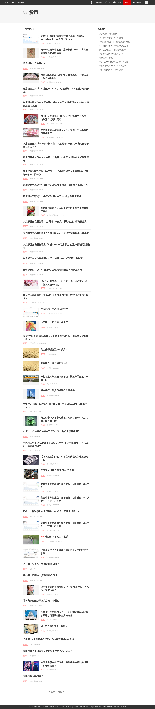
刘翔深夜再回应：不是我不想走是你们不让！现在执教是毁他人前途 (115, 50)
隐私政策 (89, 707)
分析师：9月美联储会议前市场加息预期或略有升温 (48, 639)
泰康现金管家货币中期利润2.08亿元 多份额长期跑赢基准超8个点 (55, 185)
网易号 (43, 43)
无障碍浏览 (21, 2)
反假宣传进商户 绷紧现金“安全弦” (58, 470)
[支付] (114, 2)
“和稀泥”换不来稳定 (106, 58)
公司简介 (62, 707)
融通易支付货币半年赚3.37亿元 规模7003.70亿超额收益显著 (53, 258)
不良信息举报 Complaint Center (103, 707)
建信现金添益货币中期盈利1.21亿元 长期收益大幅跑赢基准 (52, 269)
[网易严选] (107, 2)
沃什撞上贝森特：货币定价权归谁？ (41, 564)
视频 (43, 541)
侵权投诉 (123, 707)
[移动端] (92, 2)
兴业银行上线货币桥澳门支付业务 (58, 390)
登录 (126, 2)
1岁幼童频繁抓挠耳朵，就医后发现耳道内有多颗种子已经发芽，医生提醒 (115, 42)
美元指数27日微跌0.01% (35, 63)
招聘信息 (76, 707)
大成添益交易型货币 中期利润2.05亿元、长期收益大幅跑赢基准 (55, 221)
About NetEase (53, 707)
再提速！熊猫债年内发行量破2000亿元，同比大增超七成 (51, 511)
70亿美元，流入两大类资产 (54, 308)
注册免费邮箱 (136, 2)
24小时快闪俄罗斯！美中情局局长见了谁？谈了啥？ (115, 46)
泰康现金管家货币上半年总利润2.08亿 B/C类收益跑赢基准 (52, 196)
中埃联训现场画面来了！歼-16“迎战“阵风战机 (115, 66)
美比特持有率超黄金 (33, 676)
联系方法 (69, 707)
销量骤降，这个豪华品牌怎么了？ (111, 54)
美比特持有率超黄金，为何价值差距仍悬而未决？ (48, 651)
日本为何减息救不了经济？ (54, 626)
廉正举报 (116, 707)
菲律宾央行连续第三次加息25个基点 (41, 600)
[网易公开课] (99, 2)
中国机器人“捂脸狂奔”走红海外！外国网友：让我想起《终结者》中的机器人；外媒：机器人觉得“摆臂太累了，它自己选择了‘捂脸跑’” (115, 62)
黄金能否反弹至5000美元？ (54, 349)
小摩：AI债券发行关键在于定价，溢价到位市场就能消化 (51, 431)
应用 (13, 2)
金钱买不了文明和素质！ (57, 536)
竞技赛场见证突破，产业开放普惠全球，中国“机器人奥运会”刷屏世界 (115, 38)
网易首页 (7, 2)
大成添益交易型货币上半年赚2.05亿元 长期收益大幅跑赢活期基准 (56, 233)
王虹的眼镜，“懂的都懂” (108, 34)
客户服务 (82, 707)
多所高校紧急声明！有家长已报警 (111, 70)
